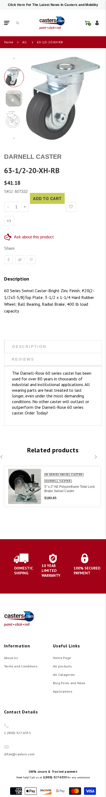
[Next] (90, 98)
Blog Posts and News (69, 683)
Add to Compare (82, 207)
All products (62, 666)
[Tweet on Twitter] (19, 259)
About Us (11, 658)
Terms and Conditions (21, 666)
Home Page (62, 658)
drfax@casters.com (19, 754)
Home (8, 42)
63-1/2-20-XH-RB (50, 42)
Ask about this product (34, 237)
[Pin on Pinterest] (31, 259)
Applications (62, 691)
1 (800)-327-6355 (17, 733)
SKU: (9, 191)
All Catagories (64, 675)
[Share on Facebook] (8, 259)
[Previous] (35, 98)
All (24, 42)
